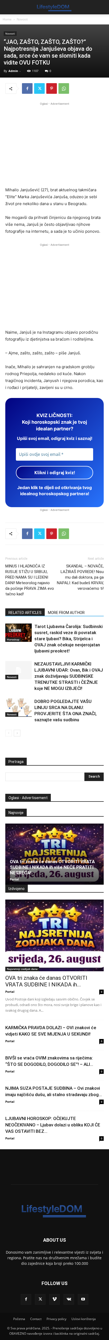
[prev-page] (8, 733)
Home (7, 19)
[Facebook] (27, 88)
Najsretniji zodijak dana (22, 969)
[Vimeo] (54, 1299)
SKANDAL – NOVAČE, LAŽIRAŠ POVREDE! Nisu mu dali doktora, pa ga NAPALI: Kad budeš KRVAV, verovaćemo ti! (80, 577)
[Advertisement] (54, 144)
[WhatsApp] (63, 88)
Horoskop (13, 639)
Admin (13, 71)
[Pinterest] (51, 88)
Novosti (22, 19)
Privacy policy (56, 1319)
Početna (19, 1319)
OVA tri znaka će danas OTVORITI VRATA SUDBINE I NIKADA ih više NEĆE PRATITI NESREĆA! (52, 867)
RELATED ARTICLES (25, 612)
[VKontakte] (68, 1299)
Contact (36, 1319)
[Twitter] (39, 88)
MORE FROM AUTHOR (66, 612)
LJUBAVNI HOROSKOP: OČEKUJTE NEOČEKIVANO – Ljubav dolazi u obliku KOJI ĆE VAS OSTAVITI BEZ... (52, 1125)
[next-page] (17, 733)
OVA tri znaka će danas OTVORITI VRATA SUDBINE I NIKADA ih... (46, 981)
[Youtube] (83, 1299)
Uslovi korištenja (83, 1319)
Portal (14, 879)
